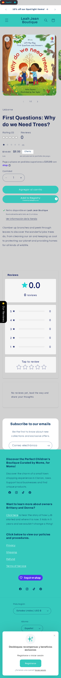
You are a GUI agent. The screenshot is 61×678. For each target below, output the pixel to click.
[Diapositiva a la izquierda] (23, 101)
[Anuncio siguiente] (55, 9)
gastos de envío (13, 156)
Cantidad (7, 171)
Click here (12, 515)
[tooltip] (56, 198)
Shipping (11, 552)
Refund (10, 559)
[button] (6, 20)
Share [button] (9, 255)
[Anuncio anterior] (6, 9)
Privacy (10, 545)
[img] (10, 137)
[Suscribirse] (48, 445)
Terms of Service (16, 566)
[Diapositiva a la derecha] (37, 101)
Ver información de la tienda (21, 219)
